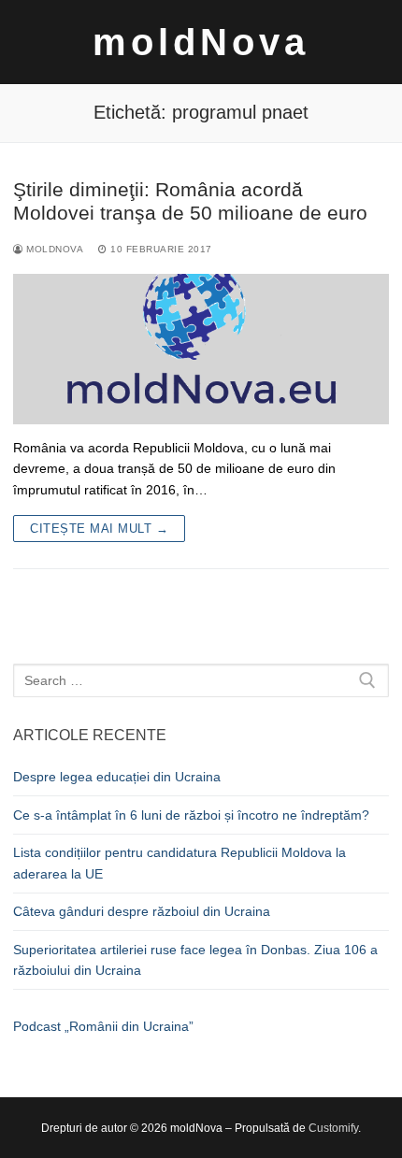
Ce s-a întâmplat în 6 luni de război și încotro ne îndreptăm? (191, 815)
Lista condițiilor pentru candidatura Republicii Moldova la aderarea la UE (179, 863)
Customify (333, 1128)
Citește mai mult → (99, 529)
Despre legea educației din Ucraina (117, 776)
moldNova (201, 42)
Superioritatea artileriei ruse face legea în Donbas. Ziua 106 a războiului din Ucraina (195, 960)
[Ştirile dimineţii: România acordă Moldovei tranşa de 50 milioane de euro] (201, 349)
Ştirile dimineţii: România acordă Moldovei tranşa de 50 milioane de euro (190, 201)
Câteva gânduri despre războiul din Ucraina (141, 911)
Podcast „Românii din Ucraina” (103, 1026)
